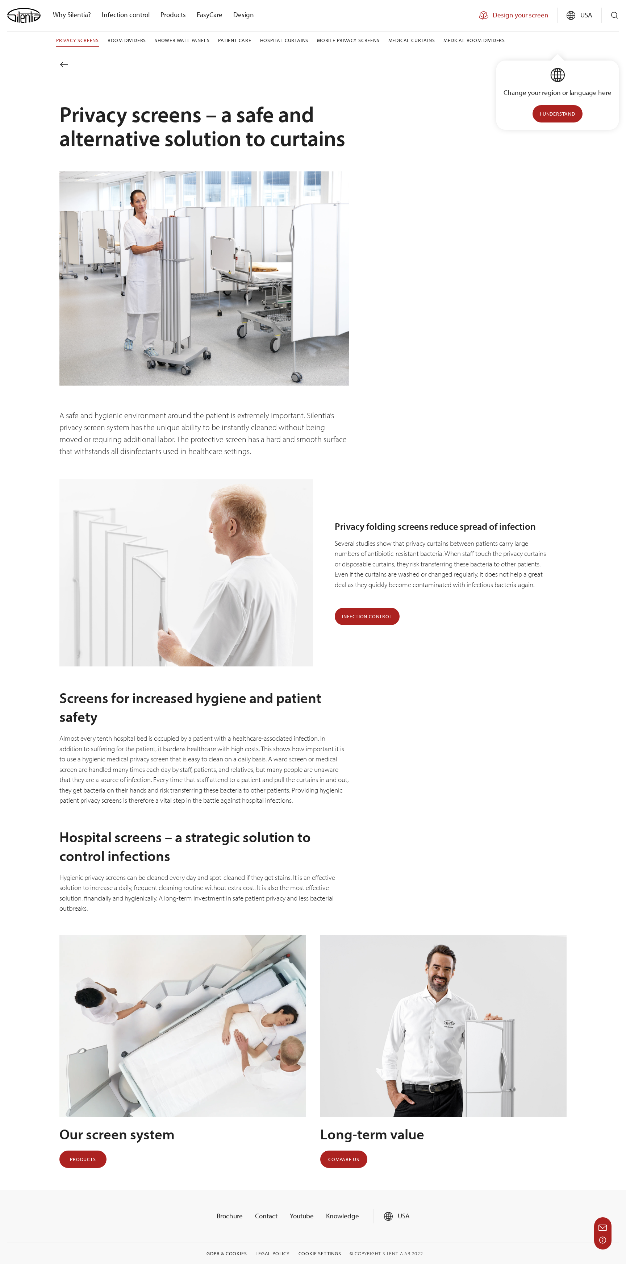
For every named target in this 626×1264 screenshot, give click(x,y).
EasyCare (209, 14)
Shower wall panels (182, 40)
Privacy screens (77, 40)
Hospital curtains (284, 40)
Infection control (126, 14)
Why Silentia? (72, 14)
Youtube (302, 1215)
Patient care (234, 40)
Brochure (230, 1215)
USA (403, 1215)
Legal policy (272, 1253)
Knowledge (342, 1215)
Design (243, 14)
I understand (557, 114)
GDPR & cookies (226, 1253)
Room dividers (127, 40)
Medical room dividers (474, 40)
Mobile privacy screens (348, 40)
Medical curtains (411, 40)
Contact (266, 1215)
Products (173, 14)
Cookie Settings (320, 1253)
